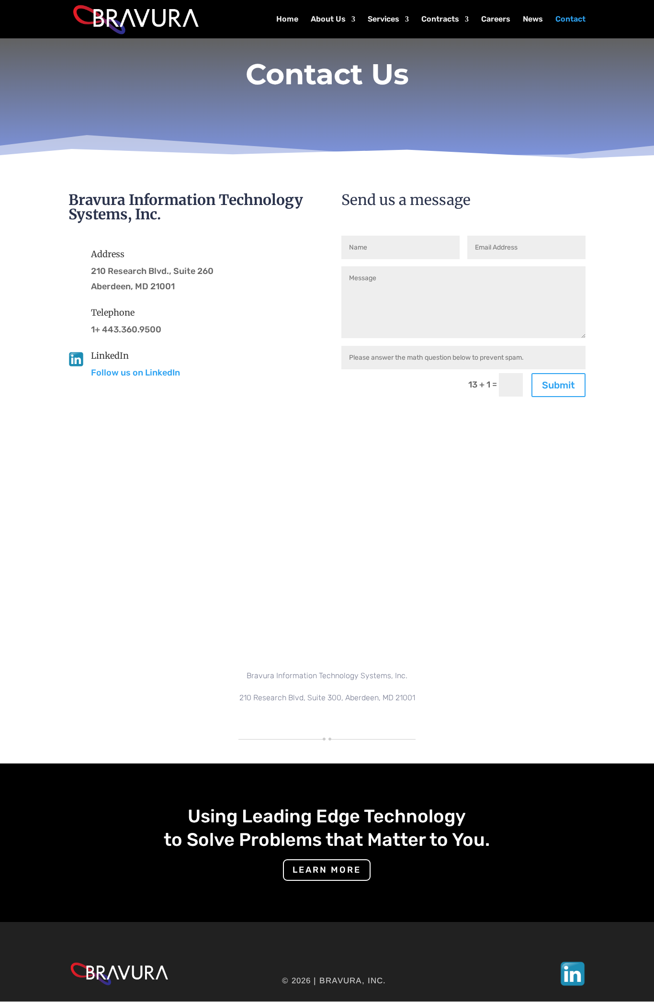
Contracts (440, 19)
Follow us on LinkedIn (135, 372)
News (533, 19)
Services (383, 19)
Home (287, 19)
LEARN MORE (327, 870)
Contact (570, 19)
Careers (495, 19)
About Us (328, 19)
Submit (558, 385)
